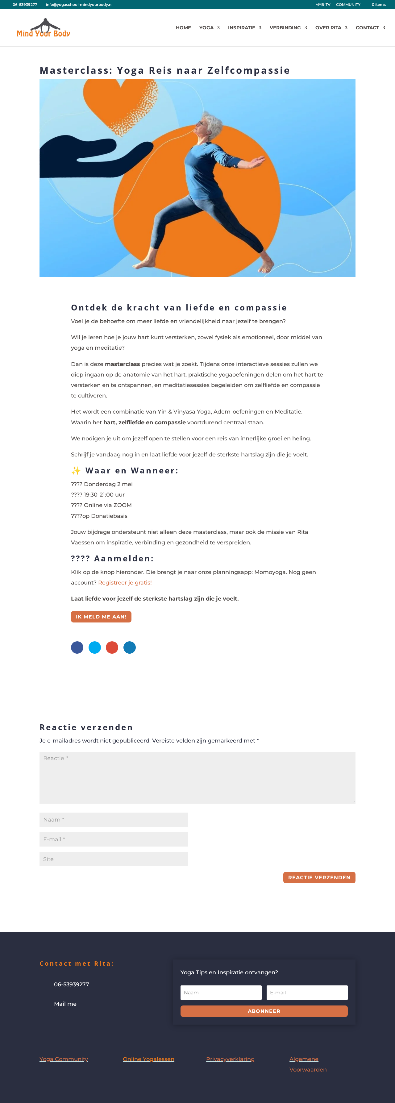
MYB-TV (323, 5)
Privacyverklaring (230, 1059)
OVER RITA (328, 28)
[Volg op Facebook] (44, 1023)
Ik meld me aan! (101, 617)
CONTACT (367, 28)
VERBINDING (285, 28)
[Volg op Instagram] (57, 1023)
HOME (183, 28)
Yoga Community (64, 1059)
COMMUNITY (348, 5)
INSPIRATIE (241, 28)
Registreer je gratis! (125, 582)
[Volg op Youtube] (69, 1023)
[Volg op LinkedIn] (81, 1023)
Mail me (65, 1004)
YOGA (206, 28)
